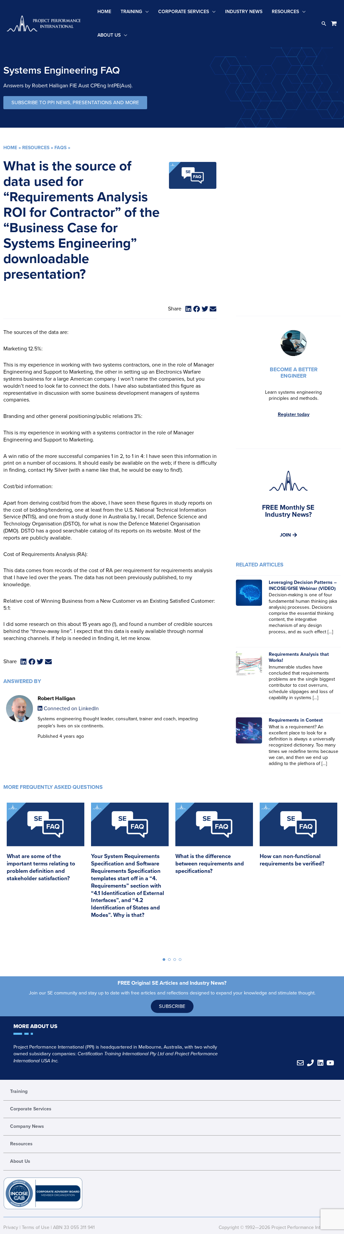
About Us (109, 35)
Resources (285, 11)
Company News (27, 1126)
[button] (324, 23)
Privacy (10, 1227)
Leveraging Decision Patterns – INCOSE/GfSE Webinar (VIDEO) (303, 585)
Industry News (243, 11)
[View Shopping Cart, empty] (333, 23)
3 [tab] (174, 959)
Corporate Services (183, 11)
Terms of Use (35, 1227)
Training (131, 11)
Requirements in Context (296, 720)
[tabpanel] (45, 873)
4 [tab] (180, 959)
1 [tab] (164, 959)
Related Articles (260, 564)
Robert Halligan (56, 698)
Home (104, 11)
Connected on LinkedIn (70, 708)
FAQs (60, 148)
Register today (293, 414)
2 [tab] (169, 959)
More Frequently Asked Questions (53, 787)
